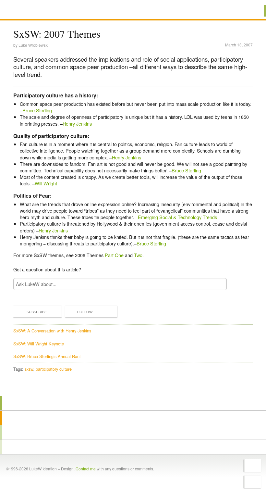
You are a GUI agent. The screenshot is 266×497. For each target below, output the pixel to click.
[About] (133, 403)
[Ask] (133, 447)
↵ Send (217, 284)
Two (138, 255)
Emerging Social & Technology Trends (177, 217)
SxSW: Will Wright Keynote (38, 344)
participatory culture (54, 369)
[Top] (133, 386)
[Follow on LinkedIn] (252, 482)
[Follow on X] (252, 465)
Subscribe (37, 312)
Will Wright (46, 183)
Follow (84, 312)
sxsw (29, 369)
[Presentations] (133, 432)
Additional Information (36, 10)
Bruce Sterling (37, 110)
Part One (114, 255)
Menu (253, 11)
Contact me (86, 468)
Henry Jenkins (77, 123)
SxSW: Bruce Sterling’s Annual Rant (47, 356)
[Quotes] (133, 418)
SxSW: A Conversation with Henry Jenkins (52, 331)
